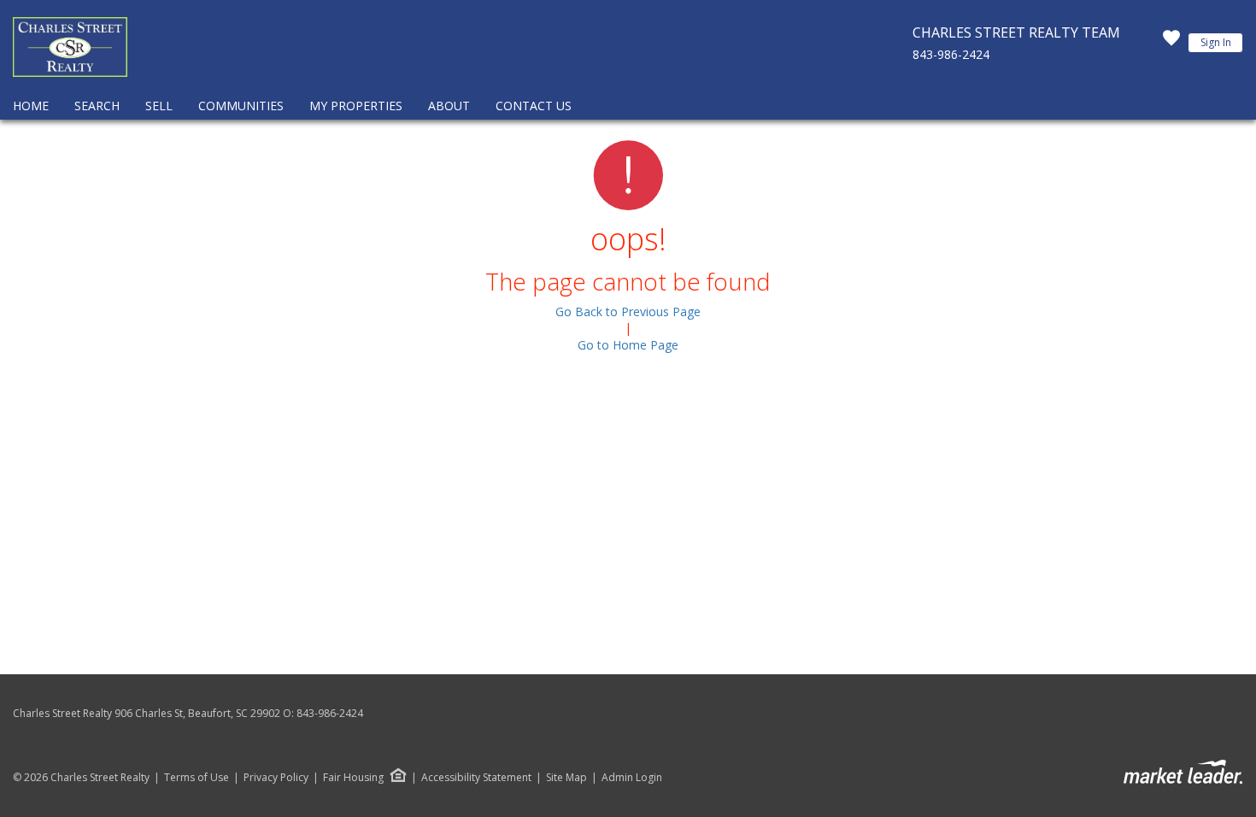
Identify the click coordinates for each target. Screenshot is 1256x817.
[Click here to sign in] (1171, 42)
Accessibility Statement (476, 778)
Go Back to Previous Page (628, 311)
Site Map (566, 778)
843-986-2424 (951, 54)
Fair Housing (353, 777)
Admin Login (632, 778)
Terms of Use (196, 778)
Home (31, 105)
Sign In (1215, 42)
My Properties (355, 105)
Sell (159, 105)
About (449, 105)
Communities (241, 105)
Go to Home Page (628, 345)
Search (97, 105)
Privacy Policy (276, 778)
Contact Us (534, 105)
